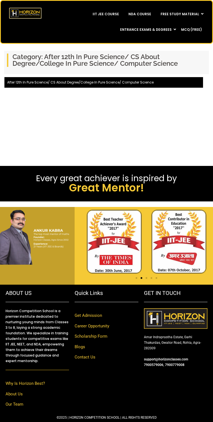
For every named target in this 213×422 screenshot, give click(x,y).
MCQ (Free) (191, 29)
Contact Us (85, 357)
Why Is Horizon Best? (25, 383)
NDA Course (139, 14)
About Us (14, 393)
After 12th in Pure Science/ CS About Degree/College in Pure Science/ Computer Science (80, 82)
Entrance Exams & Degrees (146, 29)
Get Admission (88, 315)
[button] (136, 278)
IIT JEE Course (106, 14)
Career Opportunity (92, 326)
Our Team (14, 404)
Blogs (80, 346)
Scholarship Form (91, 336)
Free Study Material (180, 14)
